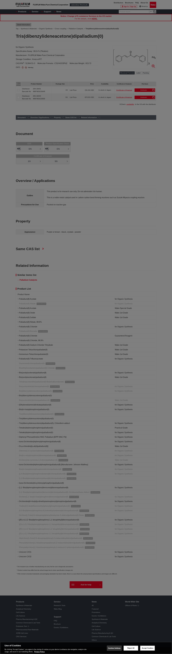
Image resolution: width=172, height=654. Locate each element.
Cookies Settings (114, 648)
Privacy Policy (39, 651)
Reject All (130, 648)
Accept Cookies (147, 648)
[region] (86, 648)
